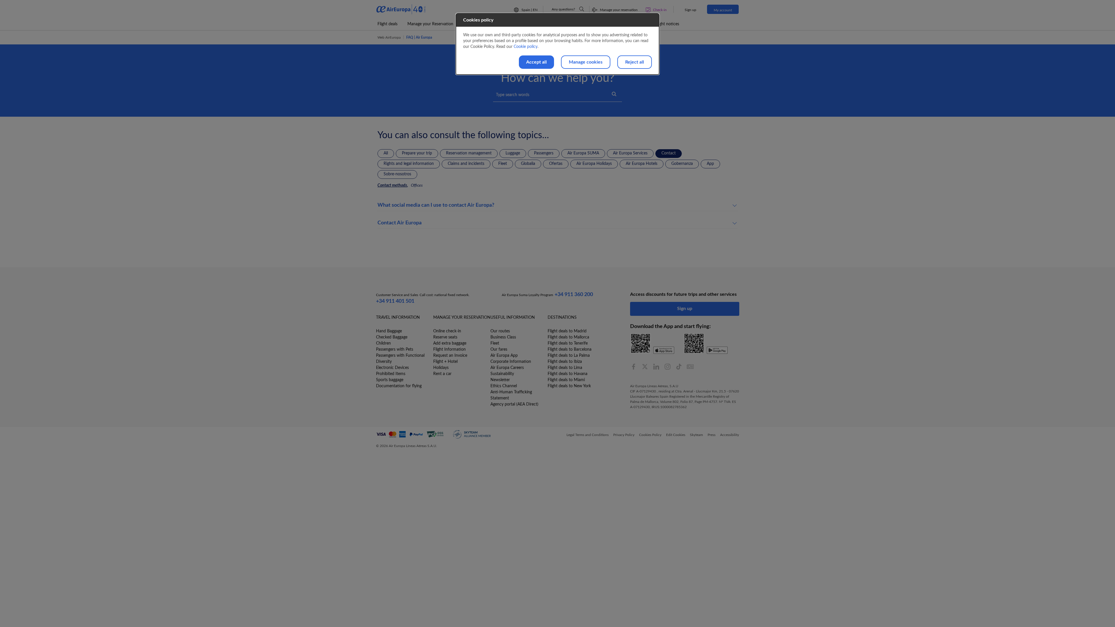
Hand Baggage (389, 331)
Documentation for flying (399, 386)
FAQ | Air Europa (419, 37)
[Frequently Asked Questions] (582, 9)
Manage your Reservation (430, 24)
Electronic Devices (392, 368)
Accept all (536, 62)
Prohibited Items (390, 374)
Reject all (634, 62)
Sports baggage (389, 380)
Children (383, 343)
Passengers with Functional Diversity (400, 359)
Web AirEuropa (389, 37)
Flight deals (387, 24)
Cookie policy (525, 47)
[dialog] (557, 44)
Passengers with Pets (394, 349)
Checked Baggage (391, 337)
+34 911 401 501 (395, 301)
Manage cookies (586, 62)
